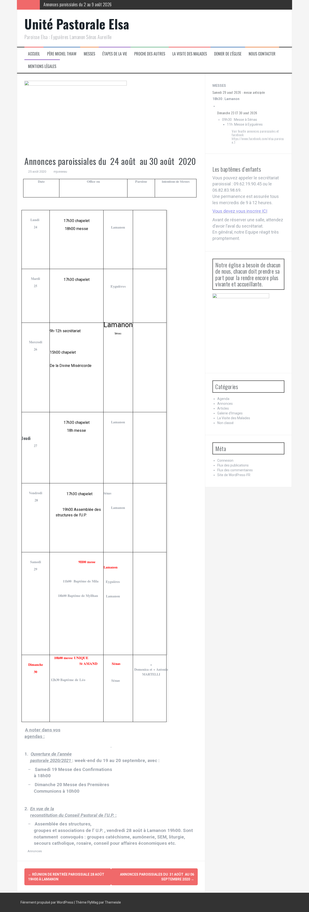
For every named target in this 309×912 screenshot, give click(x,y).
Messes (89, 54)
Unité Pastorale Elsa (76, 23)
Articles (223, 408)
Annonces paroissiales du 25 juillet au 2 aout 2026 (83, 4)
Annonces (35, 851)
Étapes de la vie (114, 54)
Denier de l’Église (227, 54)
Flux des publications (233, 465)
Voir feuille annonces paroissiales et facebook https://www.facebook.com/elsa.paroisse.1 (258, 136)
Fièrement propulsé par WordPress (47, 902)
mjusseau (60, 171)
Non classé (225, 423)
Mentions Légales (42, 66)
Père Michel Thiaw (62, 54)
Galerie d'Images (230, 413)
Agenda (223, 399)
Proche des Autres (149, 54)
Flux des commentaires (235, 470)
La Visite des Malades (233, 418)
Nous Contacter (262, 54)
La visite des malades (189, 54)
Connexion (225, 460)
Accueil (34, 54)
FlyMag (92, 902)
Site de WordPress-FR (233, 475)
